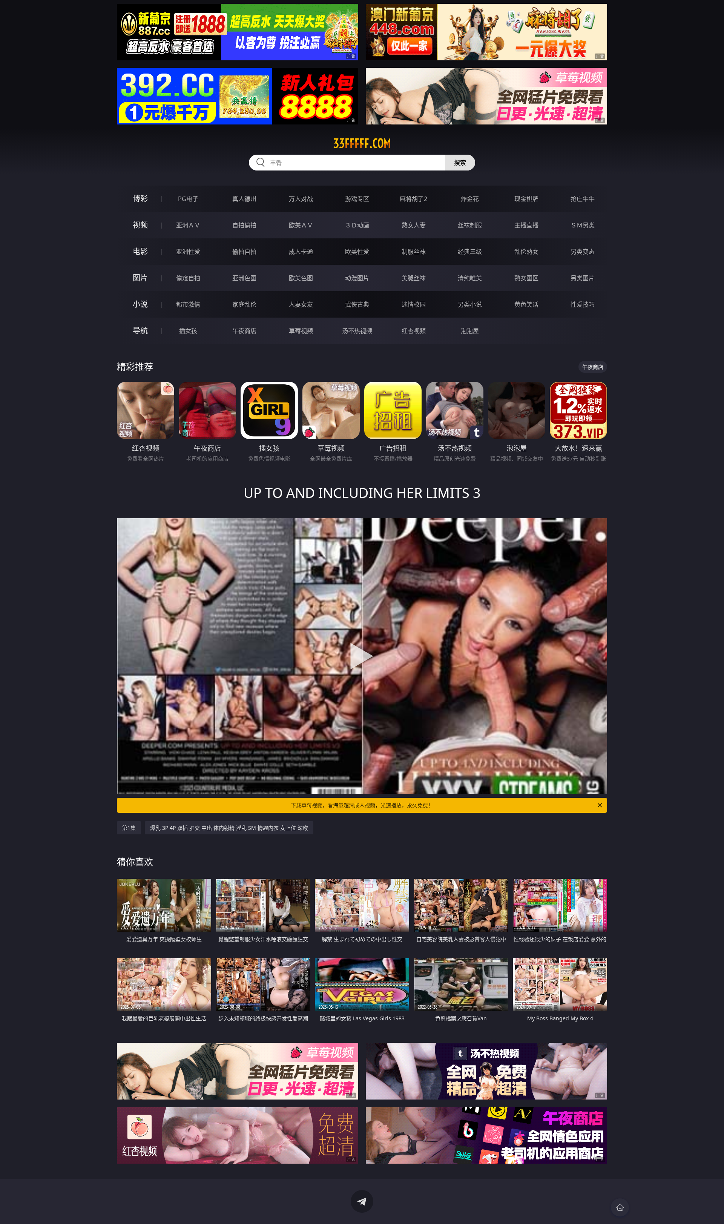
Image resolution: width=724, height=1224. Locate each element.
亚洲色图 (244, 278)
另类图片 (583, 278)
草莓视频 (301, 331)
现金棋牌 (526, 199)
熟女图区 (526, 278)
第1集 (129, 827)
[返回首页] (620, 1207)
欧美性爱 (357, 251)
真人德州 (244, 199)
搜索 (460, 162)
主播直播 (526, 225)
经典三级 (470, 251)
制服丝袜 (414, 251)
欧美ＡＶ (301, 225)
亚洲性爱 (188, 251)
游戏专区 (357, 199)
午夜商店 (244, 331)
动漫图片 (357, 278)
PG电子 (188, 199)
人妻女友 (301, 304)
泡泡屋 (470, 331)
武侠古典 (357, 304)
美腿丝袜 (414, 278)
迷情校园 (414, 304)
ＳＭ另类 (583, 225)
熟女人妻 (414, 225)
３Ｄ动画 (357, 225)
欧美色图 (301, 278)
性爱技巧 (583, 304)
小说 (140, 304)
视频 (140, 225)
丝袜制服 (470, 225)
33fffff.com (362, 143)
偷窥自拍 (188, 278)
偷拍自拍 (244, 251)
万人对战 (301, 199)
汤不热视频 (357, 331)
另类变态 (583, 251)
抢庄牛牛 (583, 199)
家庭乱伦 (244, 304)
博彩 (140, 199)
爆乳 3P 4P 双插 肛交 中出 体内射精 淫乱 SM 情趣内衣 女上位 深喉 (229, 827)
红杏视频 (414, 331)
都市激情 (188, 304)
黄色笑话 (526, 304)
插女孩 (188, 331)
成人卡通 (301, 251)
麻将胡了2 (413, 199)
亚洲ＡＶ (188, 225)
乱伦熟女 (526, 251)
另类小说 (470, 304)
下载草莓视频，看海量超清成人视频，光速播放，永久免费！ (362, 805)
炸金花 (470, 199)
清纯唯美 (470, 278)
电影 (140, 251)
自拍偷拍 (244, 225)
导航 (140, 331)
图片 (140, 278)
